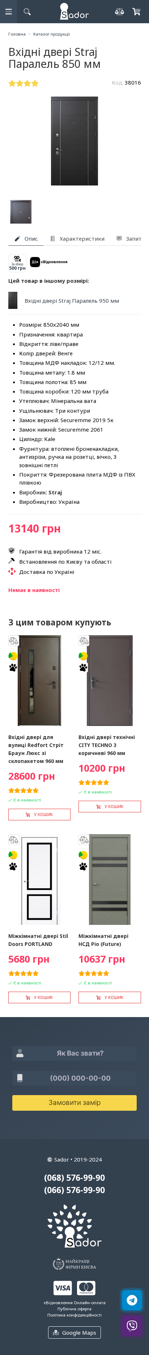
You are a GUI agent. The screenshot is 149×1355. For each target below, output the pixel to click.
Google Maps (79, 1332)
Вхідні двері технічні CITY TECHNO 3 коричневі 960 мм (106, 745)
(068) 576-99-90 (74, 1177)
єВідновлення (58, 1302)
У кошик (43, 814)
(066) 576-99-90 (74, 1190)
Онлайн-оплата (90, 1302)
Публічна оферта (74, 1308)
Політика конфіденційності (74, 1315)
